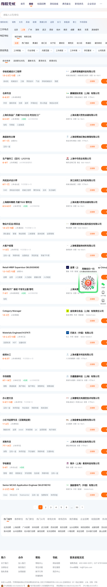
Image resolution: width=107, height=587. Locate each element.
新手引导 (39, 571)
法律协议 (4, 567)
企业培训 (91, 4)
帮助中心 (39, 563)
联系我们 (22, 567)
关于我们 (4, 563)
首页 (23, 4)
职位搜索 (56, 567)
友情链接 (22, 571)
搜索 (31, 4)
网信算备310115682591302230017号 (69, 586)
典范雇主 (66, 4)
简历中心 (56, 571)
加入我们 (22, 563)
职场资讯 (79, 4)
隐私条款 (4, 571)
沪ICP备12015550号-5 (90, 586)
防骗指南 (39, 576)
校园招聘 (41, 4)
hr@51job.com (86, 567)
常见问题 (39, 567)
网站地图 (56, 563)
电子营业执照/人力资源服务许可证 (42, 586)
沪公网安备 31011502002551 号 (14, 586)
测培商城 (54, 4)
